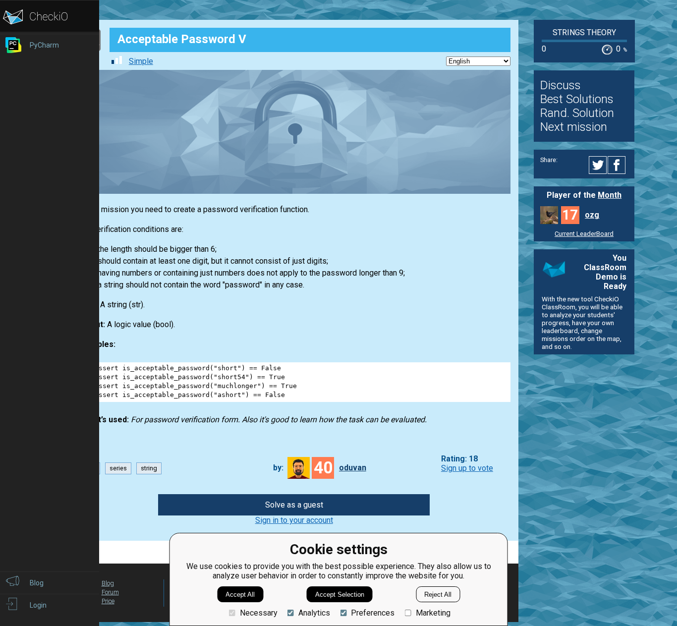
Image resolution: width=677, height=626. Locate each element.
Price (108, 601)
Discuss (560, 85)
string (149, 468)
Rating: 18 (459, 458)
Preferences (373, 613)
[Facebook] (618, 165)
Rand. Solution (577, 113)
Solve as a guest (294, 505)
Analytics (314, 613)
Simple (141, 61)
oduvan (352, 467)
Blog (108, 583)
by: (278, 467)
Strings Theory (584, 32)
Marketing (433, 613)
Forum (110, 592)
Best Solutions (577, 99)
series (118, 468)
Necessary (258, 613)
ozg (592, 215)
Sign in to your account (294, 520)
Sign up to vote (467, 468)
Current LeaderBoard (584, 233)
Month (609, 195)
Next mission (573, 127)
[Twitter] (598, 165)
